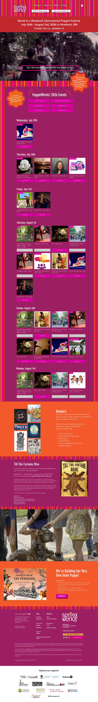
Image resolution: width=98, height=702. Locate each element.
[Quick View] (42, 166)
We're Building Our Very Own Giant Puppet (71, 573)
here (44, 493)
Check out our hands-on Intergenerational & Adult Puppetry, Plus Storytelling (79, 81)
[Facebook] (64, 637)
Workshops (79, 86)
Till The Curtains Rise (26, 464)
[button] (38, 5)
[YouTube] (66, 637)
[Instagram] (69, 637)
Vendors (61, 411)
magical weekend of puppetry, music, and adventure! (15, 99)
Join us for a (15, 95)
